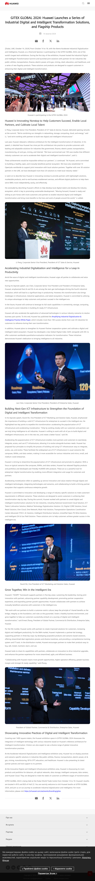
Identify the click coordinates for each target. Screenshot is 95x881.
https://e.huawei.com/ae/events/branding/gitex (42, 791)
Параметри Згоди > (47, 873)
